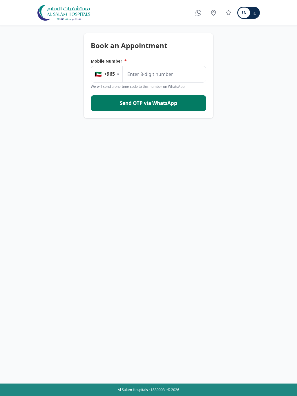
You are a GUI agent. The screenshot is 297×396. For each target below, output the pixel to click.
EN (244, 12)
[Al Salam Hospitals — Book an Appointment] (63, 13)
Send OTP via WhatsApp (148, 103)
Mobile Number (109, 61)
